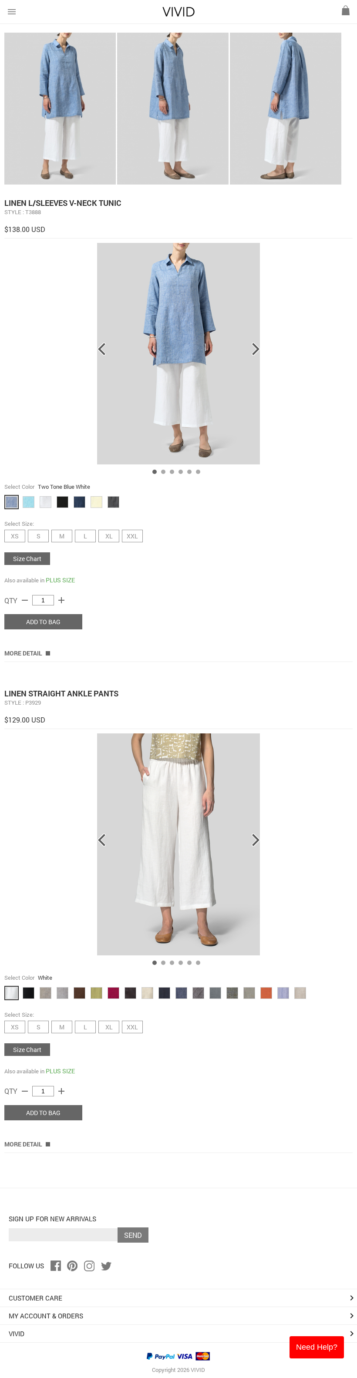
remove (25, 600)
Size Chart (27, 559)
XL (109, 536)
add (61, 600)
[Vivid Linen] (178, 14)
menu (12, 12)
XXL (132, 536)
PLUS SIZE (60, 580)
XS (15, 536)
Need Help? (316, 1347)
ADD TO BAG (43, 622)
